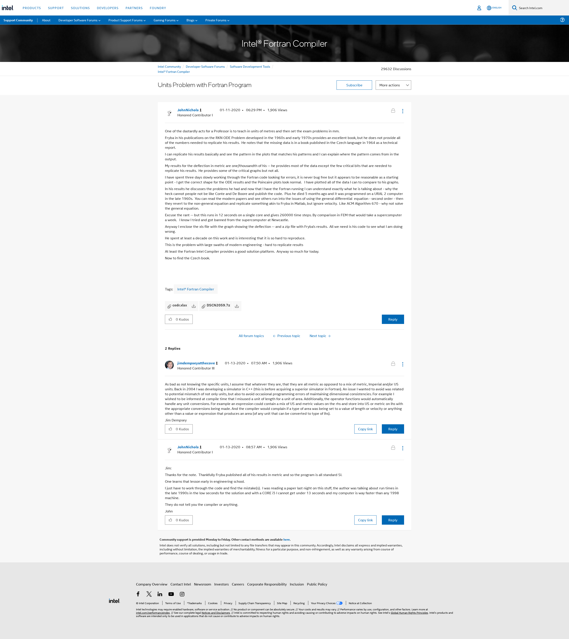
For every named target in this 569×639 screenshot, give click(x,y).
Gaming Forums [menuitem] (165, 20)
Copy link (365, 428)
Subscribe (354, 84)
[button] (402, 111)
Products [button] (32, 7)
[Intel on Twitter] (149, 594)
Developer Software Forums (205, 66)
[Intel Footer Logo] (114, 600)
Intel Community (169, 66)
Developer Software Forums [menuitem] (78, 20)
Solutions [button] (80, 7)
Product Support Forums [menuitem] (125, 20)
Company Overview (151, 584)
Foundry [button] (158, 7)
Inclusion (297, 584)
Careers (238, 584)
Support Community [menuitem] (18, 20)
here (286, 539)
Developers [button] (107, 7)
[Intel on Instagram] (182, 594)
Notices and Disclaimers (216, 612)
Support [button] (56, 7)
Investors (221, 584)
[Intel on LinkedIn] (160, 594)
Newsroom (202, 584)
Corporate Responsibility (267, 584)
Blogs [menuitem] (190, 20)
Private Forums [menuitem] (215, 20)
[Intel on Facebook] (138, 594)
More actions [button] (389, 84)
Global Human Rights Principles (409, 612)
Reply (392, 319)
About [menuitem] (46, 20)
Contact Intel (180, 584)
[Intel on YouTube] (171, 594)
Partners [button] (134, 7)
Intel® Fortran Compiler (174, 71)
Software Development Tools (250, 66)
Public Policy (317, 584)
